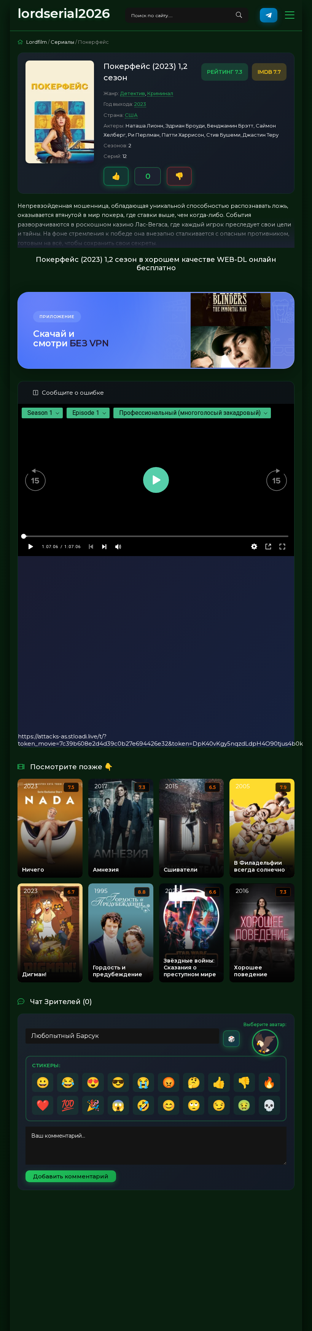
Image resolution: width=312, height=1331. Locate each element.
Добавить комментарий (70, 1176)
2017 (100, 786)
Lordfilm (36, 42)
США (131, 115)
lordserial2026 (64, 13)
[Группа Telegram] (268, 15)
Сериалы (62, 42)
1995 (101, 890)
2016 (242, 890)
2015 (171, 786)
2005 (243, 786)
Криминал (160, 93)
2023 (140, 104)
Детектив (132, 93)
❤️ (42, 1105)
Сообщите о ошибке (73, 392)
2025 (172, 890)
